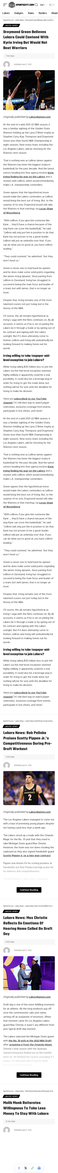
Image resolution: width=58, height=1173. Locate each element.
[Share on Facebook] (18, 1168)
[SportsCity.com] (21, 5)
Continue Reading (29, 889)
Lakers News (11, 25)
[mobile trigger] (6, 5)
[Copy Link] (32, 1168)
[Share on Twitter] (25, 1168)
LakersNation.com (40, 116)
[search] (36, 4)
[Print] (39, 1168)
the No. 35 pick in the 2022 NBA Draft (30, 1040)
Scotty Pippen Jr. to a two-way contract (27, 855)
